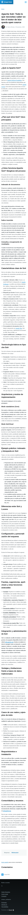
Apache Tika (19, 328)
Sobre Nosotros (5, 892)
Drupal (10, 910)
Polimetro (4, 902)
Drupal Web (8, 2)
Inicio (2, 9)
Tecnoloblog (4, 906)
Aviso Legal (4, 894)
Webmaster (15, 852)
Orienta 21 (4, 904)
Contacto (3, 896)
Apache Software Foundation (14, 80)
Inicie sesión (4, 862)
